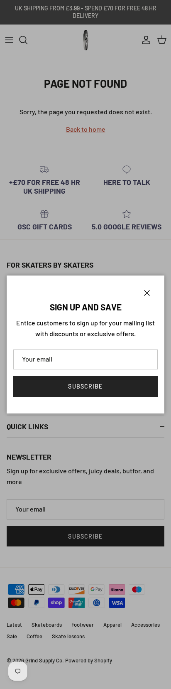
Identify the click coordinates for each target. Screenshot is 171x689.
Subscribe (85, 386)
